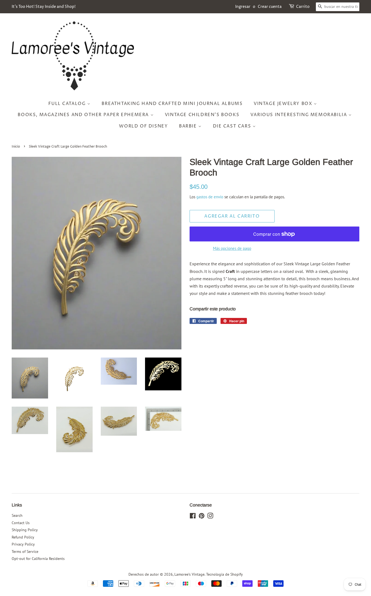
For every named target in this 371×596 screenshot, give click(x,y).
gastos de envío (209, 196)
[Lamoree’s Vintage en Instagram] (210, 516)
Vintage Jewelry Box (284, 104)
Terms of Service (25, 551)
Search (17, 515)
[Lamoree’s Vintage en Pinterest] (202, 516)
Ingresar (242, 6)
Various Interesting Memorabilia (299, 115)
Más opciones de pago (232, 248)
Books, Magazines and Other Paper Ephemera (84, 115)
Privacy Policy (23, 544)
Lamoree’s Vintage (189, 574)
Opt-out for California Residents (38, 558)
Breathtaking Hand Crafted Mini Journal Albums (172, 104)
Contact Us (21, 522)
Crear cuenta (270, 6)
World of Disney (143, 126)
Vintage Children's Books (202, 115)
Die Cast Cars (233, 126)
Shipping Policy (25, 529)
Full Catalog (67, 104)
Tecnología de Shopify (224, 574)
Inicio (16, 146)
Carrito (303, 6)
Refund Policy (23, 537)
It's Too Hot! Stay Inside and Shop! (44, 6)
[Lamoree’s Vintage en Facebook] (193, 516)
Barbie (188, 126)
